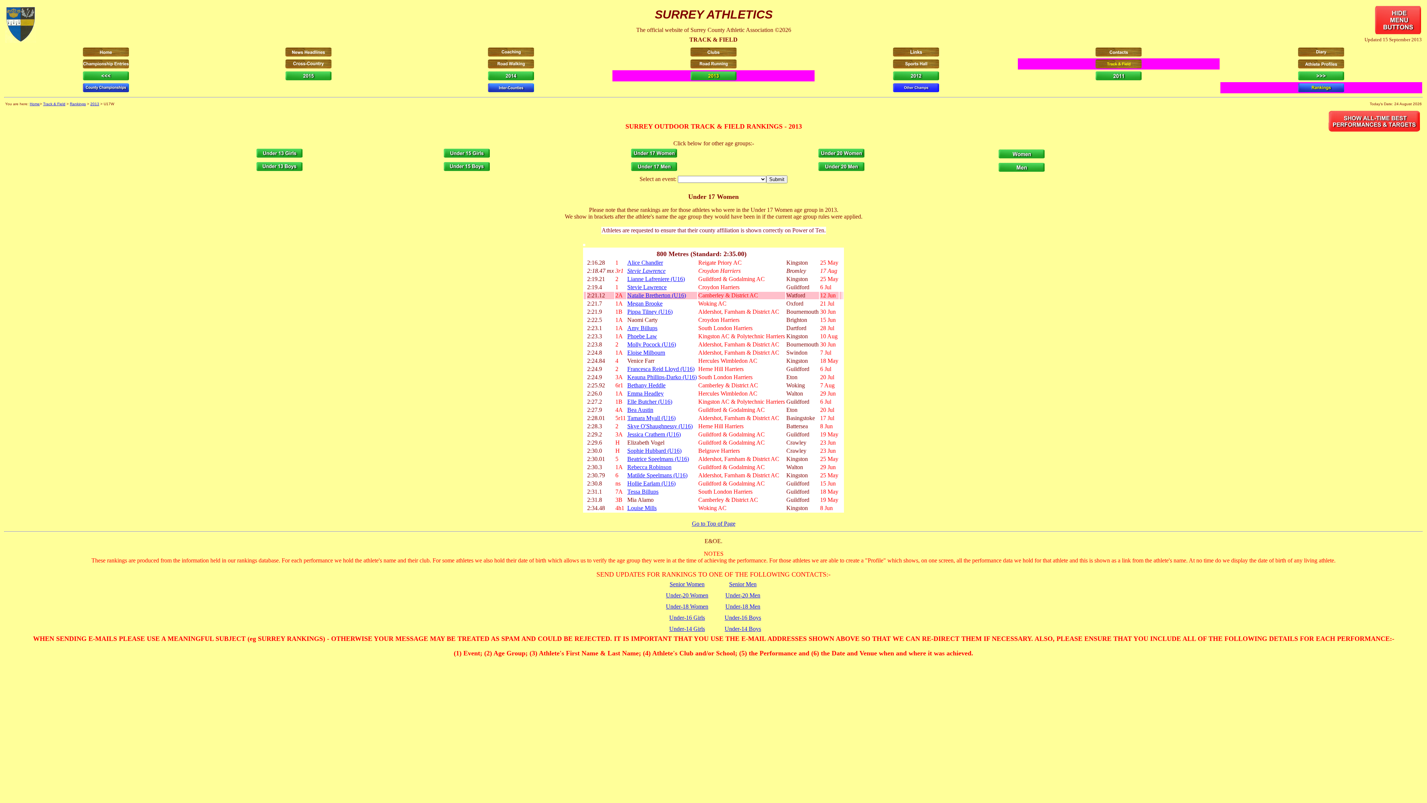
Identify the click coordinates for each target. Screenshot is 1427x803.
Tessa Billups (643, 491)
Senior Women (687, 584)
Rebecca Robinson (649, 467)
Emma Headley (645, 393)
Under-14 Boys (743, 629)
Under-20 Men (742, 595)
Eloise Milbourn (646, 352)
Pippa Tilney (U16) (650, 312)
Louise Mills (642, 508)
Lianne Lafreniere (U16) (656, 279)
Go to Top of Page (713, 523)
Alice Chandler (645, 262)
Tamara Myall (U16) (651, 418)
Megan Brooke (645, 303)
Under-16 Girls (687, 618)
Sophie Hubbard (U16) (654, 451)
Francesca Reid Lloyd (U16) (661, 369)
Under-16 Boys (743, 618)
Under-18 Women (687, 606)
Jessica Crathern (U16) (654, 434)
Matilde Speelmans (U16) (657, 475)
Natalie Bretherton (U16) (656, 295)
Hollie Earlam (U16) (651, 483)
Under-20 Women (687, 595)
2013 (94, 104)
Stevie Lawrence (646, 271)
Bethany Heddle (646, 385)
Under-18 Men (742, 606)
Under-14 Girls (687, 629)
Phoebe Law (642, 336)
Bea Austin (640, 410)
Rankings (78, 104)
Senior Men (743, 584)
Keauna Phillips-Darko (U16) (662, 377)
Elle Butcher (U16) (649, 402)
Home (35, 104)
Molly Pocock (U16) (651, 344)
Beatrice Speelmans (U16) (658, 459)
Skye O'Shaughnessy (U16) (660, 426)
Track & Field (54, 104)
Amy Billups (642, 328)
